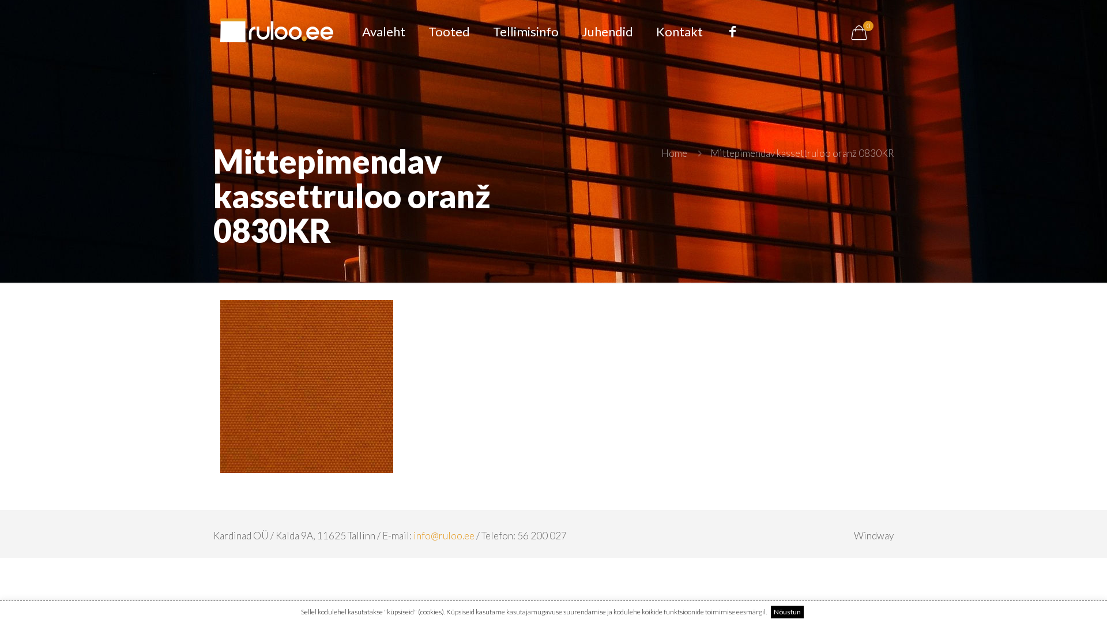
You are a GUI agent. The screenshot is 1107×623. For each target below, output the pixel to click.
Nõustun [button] (787, 611)
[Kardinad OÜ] (276, 31)
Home (674, 153)
